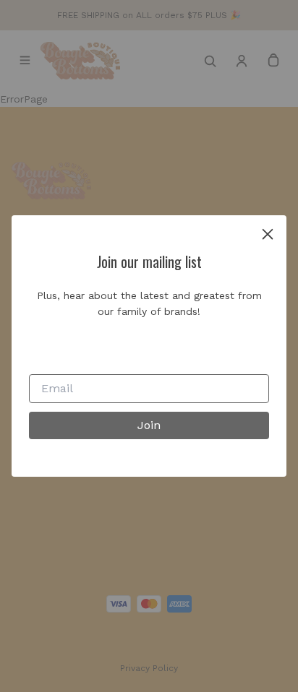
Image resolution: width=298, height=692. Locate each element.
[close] (268, 234)
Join (149, 425)
